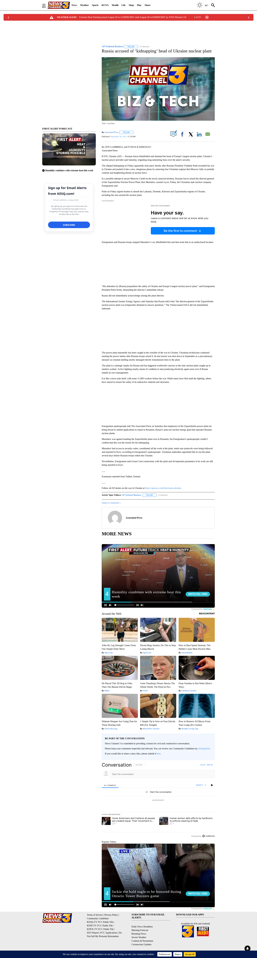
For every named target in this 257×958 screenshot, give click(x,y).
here (158, 753)
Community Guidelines (98, 918)
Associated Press (111, 132)
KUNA (105, 5)
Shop (131, 5)
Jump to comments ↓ (111, 502)
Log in (202, 765)
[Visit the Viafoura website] (208, 836)
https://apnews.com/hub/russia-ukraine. (163, 488)
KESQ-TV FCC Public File (100, 922)
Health (115, 5)
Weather (84, 5)
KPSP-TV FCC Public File (100, 925)
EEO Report (93, 932)
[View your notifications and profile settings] (212, 785)
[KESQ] (59, 5)
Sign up (210, 765)
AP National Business (131, 495)
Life (124, 5)
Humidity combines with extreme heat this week (69, 170)
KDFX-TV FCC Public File (100, 929)
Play (139, 5)
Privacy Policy (111, 915)
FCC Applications (108, 932)
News (74, 5)
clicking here (204, 748)
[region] (158, 800)
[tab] (110, 785)
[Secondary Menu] (46, 5)
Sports (95, 5)
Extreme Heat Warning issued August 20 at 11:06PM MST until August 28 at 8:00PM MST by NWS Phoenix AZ (132, 17)
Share (148, 5)
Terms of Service (95, 915)
